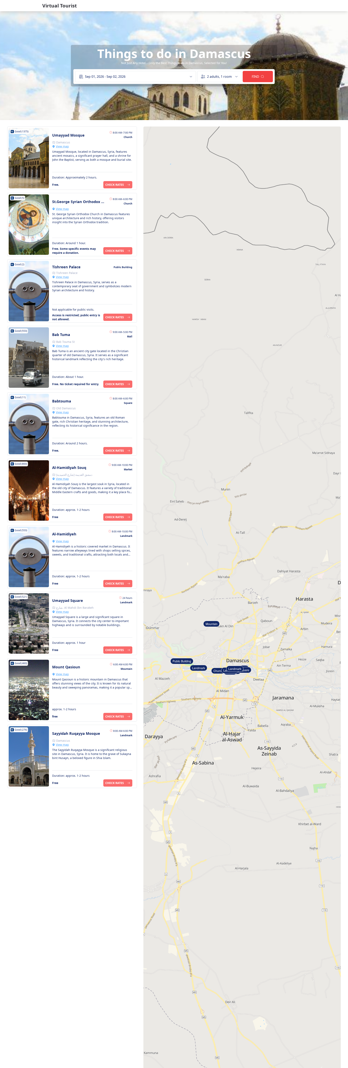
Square (244, 670)
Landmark (198, 668)
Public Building (182, 661)
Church (218, 671)
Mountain (212, 624)
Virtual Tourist (59, 5)
